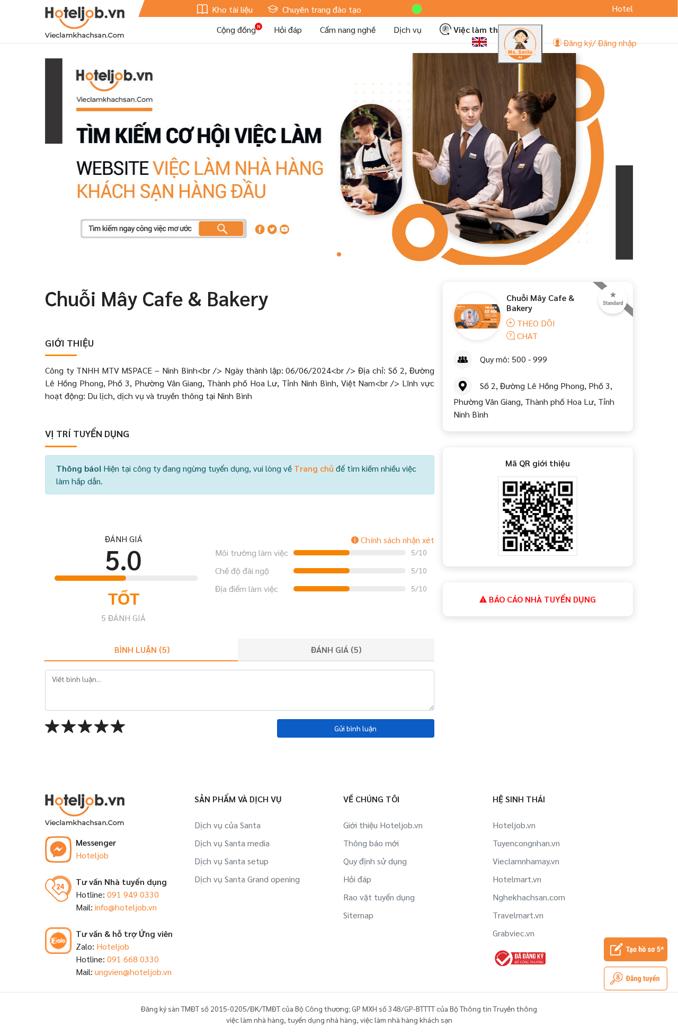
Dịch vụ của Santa (227, 824)
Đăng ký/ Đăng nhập (599, 42)
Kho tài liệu (231, 9)
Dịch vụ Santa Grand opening (247, 878)
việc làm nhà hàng (255, 1019)
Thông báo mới (371, 842)
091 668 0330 (133, 958)
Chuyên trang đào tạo (320, 9)
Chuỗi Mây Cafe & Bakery (540, 302)
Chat (526, 335)
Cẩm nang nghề (348, 29)
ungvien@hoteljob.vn (133, 971)
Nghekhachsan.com (529, 896)
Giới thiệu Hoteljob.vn (383, 824)
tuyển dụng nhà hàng (322, 1019)
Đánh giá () (336, 649)
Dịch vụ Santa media (232, 842)
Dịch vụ (408, 29)
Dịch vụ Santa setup (231, 860)
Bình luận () (142, 649)
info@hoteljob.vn (126, 907)
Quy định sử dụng (375, 860)
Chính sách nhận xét (396, 539)
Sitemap (358, 914)
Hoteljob (92, 855)
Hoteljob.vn (514, 824)
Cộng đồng (236, 29)
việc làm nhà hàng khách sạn (406, 1019)
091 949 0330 (133, 894)
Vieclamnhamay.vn (526, 860)
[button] (339, 254)
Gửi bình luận (355, 728)
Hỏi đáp (288, 29)
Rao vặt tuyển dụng (379, 896)
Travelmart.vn (518, 914)
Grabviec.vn (513, 932)
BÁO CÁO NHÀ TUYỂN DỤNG (541, 599)
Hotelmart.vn (517, 878)
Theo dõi (535, 323)
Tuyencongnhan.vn (526, 842)
